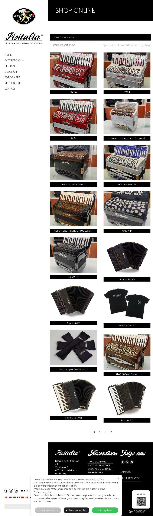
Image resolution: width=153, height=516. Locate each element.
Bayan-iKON (74, 323)
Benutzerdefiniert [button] (77, 510)
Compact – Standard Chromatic (127, 138)
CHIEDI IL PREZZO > (64, 37)
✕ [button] (118, 478)
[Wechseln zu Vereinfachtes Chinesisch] (23, 497)
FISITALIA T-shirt (127, 325)
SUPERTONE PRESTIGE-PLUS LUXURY (73, 231)
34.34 (74, 92)
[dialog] (76, 495)
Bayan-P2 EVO (73, 418)
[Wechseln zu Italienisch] (7, 497)
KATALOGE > (126, 471)
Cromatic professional (74, 184)
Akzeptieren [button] (106, 510)
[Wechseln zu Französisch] (19, 497)
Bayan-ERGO (127, 279)
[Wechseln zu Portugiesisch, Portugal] (28, 497)
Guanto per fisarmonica (73, 369)
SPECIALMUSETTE (127, 184)
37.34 (127, 92)
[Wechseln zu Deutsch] (15, 497)
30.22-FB (73, 277)
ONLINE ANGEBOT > (129, 478)
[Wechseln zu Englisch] (11, 497)
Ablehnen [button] (49, 510)
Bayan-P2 (127, 420)
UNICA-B (127, 231)
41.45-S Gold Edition (127, 374)
